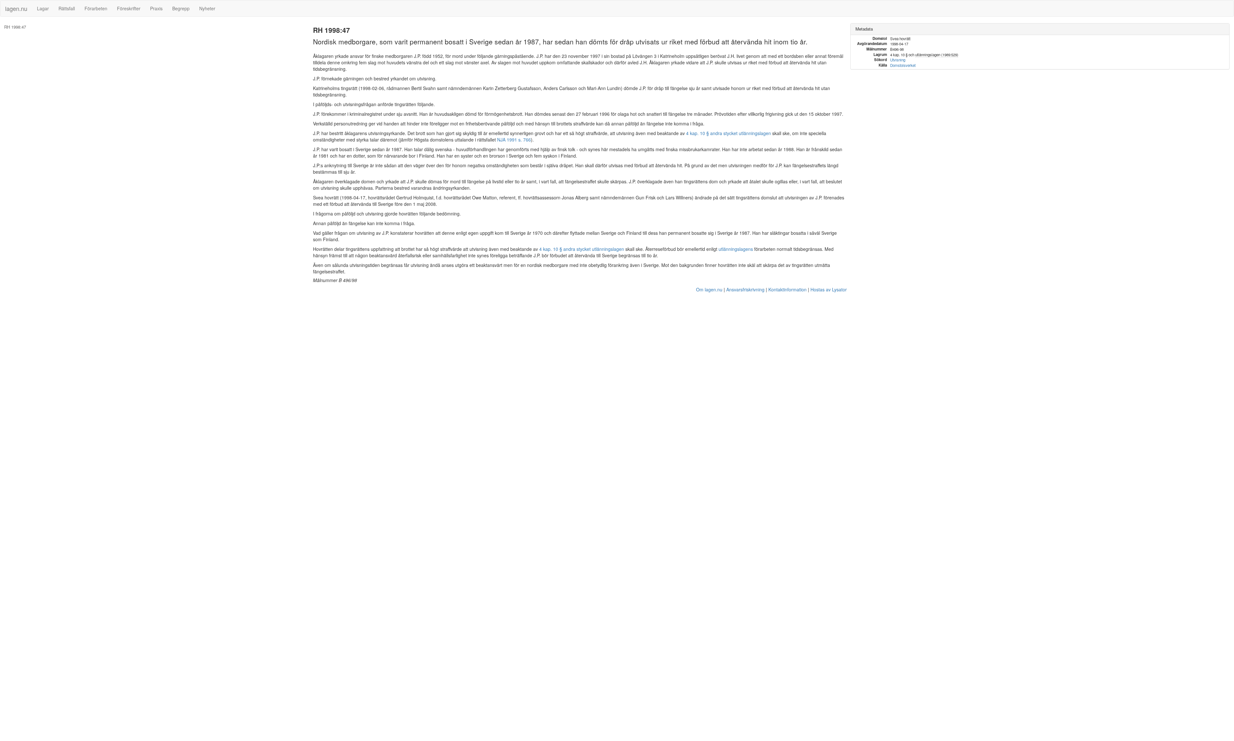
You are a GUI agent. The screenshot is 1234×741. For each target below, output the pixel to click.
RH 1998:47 (15, 27)
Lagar (43, 8)
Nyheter (207, 8)
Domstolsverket (903, 65)
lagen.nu (16, 8)
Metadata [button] (864, 29)
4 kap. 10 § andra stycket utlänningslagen (728, 133)
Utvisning (897, 59)
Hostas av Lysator (828, 289)
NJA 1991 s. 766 (514, 139)
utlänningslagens (736, 249)
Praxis (156, 8)
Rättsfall (66, 8)
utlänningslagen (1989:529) (936, 54)
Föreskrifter (128, 8)
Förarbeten (96, 8)
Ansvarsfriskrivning (745, 289)
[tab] (1040, 29)
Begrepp (181, 8)
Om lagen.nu (709, 289)
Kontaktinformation (787, 289)
